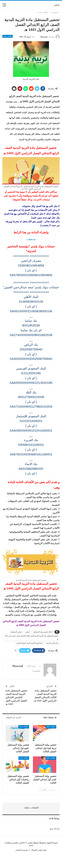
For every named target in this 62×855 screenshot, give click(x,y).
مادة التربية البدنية (52, 643)
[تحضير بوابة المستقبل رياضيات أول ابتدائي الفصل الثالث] (17, 764)
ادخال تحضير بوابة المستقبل (42, 632)
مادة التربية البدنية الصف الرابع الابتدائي (29, 643)
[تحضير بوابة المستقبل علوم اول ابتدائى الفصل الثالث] (17, 733)
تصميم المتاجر (21, 850)
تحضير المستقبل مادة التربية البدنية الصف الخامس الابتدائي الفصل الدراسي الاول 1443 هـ (16, 697)
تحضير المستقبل (16, 632)
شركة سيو (55, 828)
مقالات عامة (7, 36)
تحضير (57, 5)
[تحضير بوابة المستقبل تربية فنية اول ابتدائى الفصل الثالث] (44, 733)
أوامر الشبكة (36, 850)
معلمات (7, 842)
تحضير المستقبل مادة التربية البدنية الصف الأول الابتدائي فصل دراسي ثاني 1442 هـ (31, 637)
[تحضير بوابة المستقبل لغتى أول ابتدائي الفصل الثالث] (44, 764)
